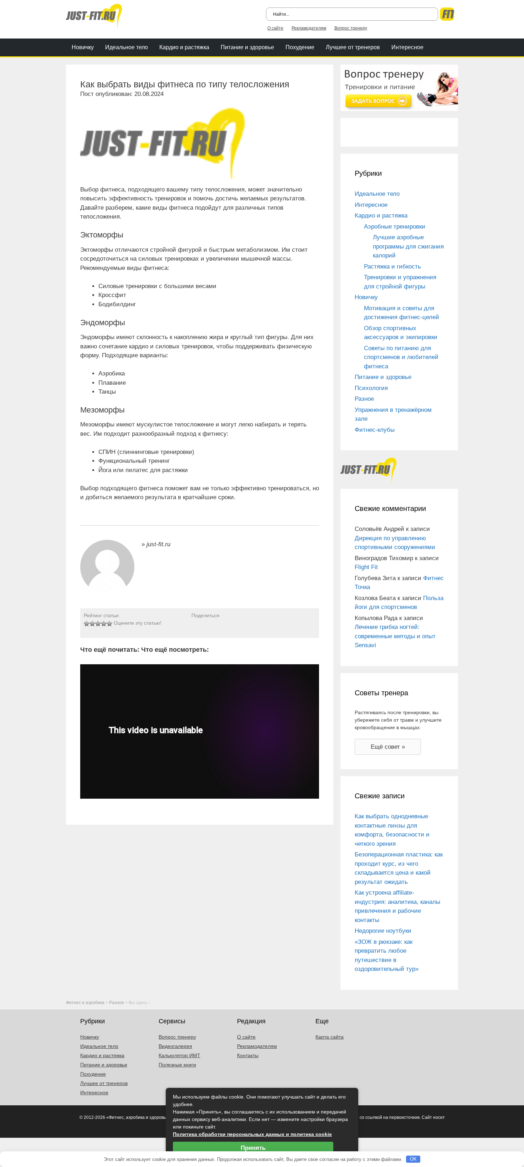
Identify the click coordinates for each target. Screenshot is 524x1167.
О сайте (275, 28)
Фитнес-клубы (375, 429)
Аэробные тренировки (394, 226)
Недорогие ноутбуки (383, 930)
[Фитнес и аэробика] (94, 15)
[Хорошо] (104, 623)
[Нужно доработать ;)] (86, 623)
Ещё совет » (388, 746)
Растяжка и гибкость (392, 266)
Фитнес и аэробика (85, 1002)
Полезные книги (177, 1065)
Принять (253, 1148)
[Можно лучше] (92, 623)
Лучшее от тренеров (353, 47)
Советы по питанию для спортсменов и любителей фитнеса (401, 357)
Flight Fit (366, 567)
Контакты (247, 1055)
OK (413, 1159)
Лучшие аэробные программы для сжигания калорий (408, 246)
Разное (364, 398)
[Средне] (98, 623)
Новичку (83, 47)
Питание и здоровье (247, 47)
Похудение (300, 47)
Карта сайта (329, 1037)
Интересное (407, 47)
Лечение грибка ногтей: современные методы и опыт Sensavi (395, 636)
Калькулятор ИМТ (179, 1055)
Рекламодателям (309, 28)
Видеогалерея (175, 1046)
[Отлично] (109, 623)
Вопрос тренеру (350, 28)
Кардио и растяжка (184, 47)
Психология (371, 388)
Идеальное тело (126, 47)
